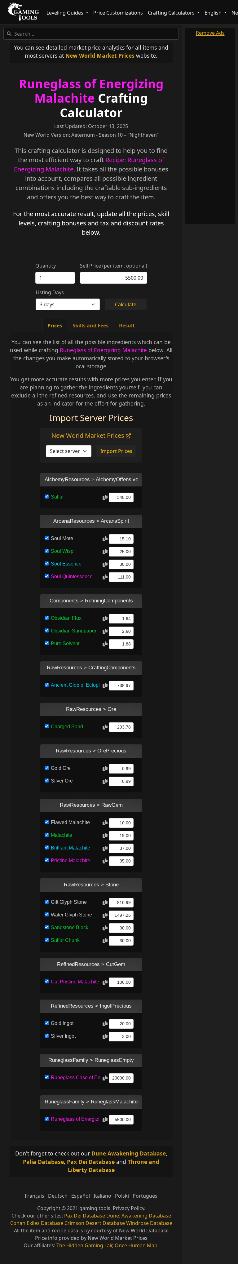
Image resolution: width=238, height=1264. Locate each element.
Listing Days (50, 292)
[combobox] (91, 34)
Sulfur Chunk (65, 940)
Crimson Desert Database (94, 1223)
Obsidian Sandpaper (73, 630)
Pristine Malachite (70, 860)
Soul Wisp (62, 551)
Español (80, 1195)
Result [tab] (127, 325)
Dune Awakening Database (128, 1153)
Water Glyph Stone (71, 914)
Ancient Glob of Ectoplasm (75, 685)
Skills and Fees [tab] (90, 325)
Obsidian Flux (66, 618)
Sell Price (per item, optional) (113, 265)
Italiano (102, 1195)
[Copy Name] (105, 498)
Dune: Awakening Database (138, 1215)
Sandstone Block (69, 927)
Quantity (45, 265)
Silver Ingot (63, 1036)
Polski (122, 1195)
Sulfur (57, 496)
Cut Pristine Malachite (75, 981)
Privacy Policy (128, 1208)
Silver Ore (62, 780)
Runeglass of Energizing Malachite (91, 90)
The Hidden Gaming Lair (84, 1245)
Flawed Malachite (70, 822)
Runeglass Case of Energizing (75, 1077)
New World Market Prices (99, 55)
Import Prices (116, 451)
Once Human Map (136, 1245)
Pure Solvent (65, 643)
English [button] (214, 12)
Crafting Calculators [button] (172, 12)
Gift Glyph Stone (69, 902)
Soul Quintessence (72, 576)
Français (34, 1195)
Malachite (61, 835)
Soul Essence (66, 563)
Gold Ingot (62, 1023)
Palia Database (43, 1161)
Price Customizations (118, 12)
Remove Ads (210, 32)
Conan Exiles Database (36, 1223)
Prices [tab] (54, 325)
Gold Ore (61, 768)
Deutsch (58, 1195)
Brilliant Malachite (70, 847)
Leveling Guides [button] (65, 12)
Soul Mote (62, 538)
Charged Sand (67, 726)
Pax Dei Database (91, 1161)
